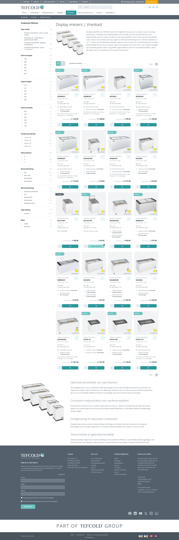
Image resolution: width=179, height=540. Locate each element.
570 (25, 85)
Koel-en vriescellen (84, 13)
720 (25, 123)
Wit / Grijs (27, 175)
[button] (36, 29)
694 (25, 100)
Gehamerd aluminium (31, 191)
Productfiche (75, 90)
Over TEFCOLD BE (96, 458)
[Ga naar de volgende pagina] (155, 64)
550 (25, 111)
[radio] (63, 63)
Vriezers (60, 13)
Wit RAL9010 (28, 178)
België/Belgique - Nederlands (134, 2)
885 (25, 68)
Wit (25, 172)
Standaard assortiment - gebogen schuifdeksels (35, 43)
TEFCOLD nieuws (96, 472)
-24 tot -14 (27, 143)
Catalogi (93, 465)
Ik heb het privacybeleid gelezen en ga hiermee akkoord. (40, 501)
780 (25, 59)
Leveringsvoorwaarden (98, 463)
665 (25, 97)
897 (25, 73)
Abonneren (28, 506)
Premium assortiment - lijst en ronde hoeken (36, 34)
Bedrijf (23, 491)
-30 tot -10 (27, 146)
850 (25, 62)
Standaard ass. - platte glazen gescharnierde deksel (33, 39)
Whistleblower (89, 537)
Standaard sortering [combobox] (75, 63)
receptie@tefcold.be (148, 492)
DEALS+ (24, 13)
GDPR (72, 535)
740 (25, 126)
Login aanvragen (73, 465)
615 (25, 88)
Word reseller (152, 2)
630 (25, 91)
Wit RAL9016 (28, 181)
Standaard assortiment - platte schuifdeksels (34, 48)
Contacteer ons (72, 458)
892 (25, 71)
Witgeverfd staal (29, 203)
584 (25, 117)
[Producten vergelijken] (76, 94)
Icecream (70, 13)
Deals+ (116, 458)
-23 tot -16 (27, 140)
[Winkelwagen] (157, 7)
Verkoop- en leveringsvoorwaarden (97, 535)
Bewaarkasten (47, 13)
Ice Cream (117, 467)
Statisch (26, 213)
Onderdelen (110, 13)
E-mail (23, 477)
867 (25, 65)
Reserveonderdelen (120, 474)
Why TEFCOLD (95, 461)
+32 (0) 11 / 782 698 (151, 490)
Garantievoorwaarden (98, 470)
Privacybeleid (80, 535)
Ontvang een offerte (74, 463)
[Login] (153, 7)
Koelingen (35, 13)
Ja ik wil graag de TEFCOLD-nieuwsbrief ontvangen (38, 498)
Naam (23, 484)
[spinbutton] (59, 124)
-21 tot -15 (27, 137)
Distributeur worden (74, 461)
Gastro (99, 13)
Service (93, 467)
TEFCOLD (27, 226)
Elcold (26, 224)
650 (25, 94)
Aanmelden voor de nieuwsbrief (78, 467)
